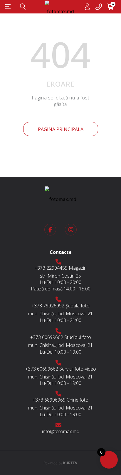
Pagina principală (60, 129)
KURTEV (60, 463)
